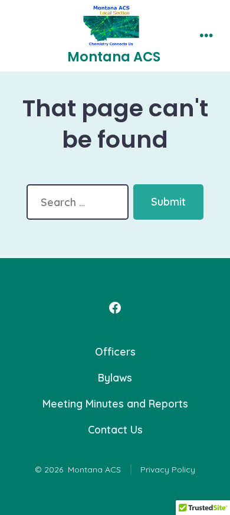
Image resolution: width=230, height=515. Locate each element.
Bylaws (115, 377)
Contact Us (115, 429)
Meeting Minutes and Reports (115, 403)
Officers (115, 351)
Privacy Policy (167, 469)
